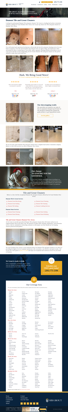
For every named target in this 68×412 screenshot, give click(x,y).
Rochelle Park (37, 318)
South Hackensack (51, 298)
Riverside (36, 366)
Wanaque (49, 361)
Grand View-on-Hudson (13, 383)
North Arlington (38, 295)
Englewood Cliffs (12, 315)
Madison (23, 349)
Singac (36, 367)
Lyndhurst (24, 312)
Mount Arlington (38, 346)
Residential (33, 4)
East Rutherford (12, 307)
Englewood (11, 313)
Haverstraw (11, 385)
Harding (23, 342)
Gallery (45, 4)
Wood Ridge (50, 312)
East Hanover (11, 353)
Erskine (10, 367)
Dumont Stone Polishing (42, 214)
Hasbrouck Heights (25, 301)
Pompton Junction (38, 358)
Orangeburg (24, 385)
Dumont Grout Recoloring (14, 201)
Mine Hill (23, 354)
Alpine (10, 293)
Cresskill (10, 302)
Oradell (36, 302)
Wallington (50, 307)
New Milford (37, 293)
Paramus (36, 305)
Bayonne (10, 333)
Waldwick (50, 305)
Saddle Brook (50, 295)
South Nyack (37, 382)
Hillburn (10, 387)
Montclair (37, 322)
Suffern (49, 373)
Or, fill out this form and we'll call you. (51, 272)
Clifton (10, 364)
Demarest (10, 304)
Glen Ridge (24, 323)
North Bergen (24, 336)
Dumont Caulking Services (43, 206)
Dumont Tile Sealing (13, 206)
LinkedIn (34, 403)
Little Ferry (24, 308)
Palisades (36, 373)
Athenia (10, 361)
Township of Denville (52, 348)
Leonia (23, 307)
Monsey (23, 374)
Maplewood (24, 328)
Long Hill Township (25, 348)
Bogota (10, 296)
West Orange (50, 328)
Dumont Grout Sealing (13, 203)
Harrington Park (25, 299)
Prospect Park (37, 361)
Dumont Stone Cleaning (14, 212)
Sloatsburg (37, 380)
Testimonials (55, 4)
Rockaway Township (52, 345)
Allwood (10, 359)
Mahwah (23, 313)
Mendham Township (25, 353)
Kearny (23, 335)
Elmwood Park (11, 310)
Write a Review (39, 2)
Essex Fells (11, 329)
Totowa (49, 359)
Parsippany (37, 353)
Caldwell (10, 325)
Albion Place (11, 358)
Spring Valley (37, 385)
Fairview (10, 318)
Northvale (37, 296)
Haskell (23, 359)
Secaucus (36, 333)
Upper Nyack (50, 380)
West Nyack (50, 387)
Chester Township (12, 349)
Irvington (23, 325)
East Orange (11, 328)
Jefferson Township (25, 343)
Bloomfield (11, 323)
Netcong (36, 351)
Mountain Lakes (38, 349)
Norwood (36, 298)
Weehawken (37, 336)
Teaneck (49, 299)
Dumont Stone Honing (13, 214)
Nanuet (23, 377)
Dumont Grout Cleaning (42, 201)
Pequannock (37, 354)
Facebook (25, 403)
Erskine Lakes (11, 369)
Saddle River (50, 296)
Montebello (24, 376)
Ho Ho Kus (24, 305)
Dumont (10, 305)
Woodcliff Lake (51, 313)
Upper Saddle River (51, 304)
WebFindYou (60, 409)
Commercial (40, 4)
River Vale (37, 316)
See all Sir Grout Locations (25, 389)
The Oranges (50, 323)
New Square (24, 382)
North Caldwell (38, 325)
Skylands (36, 369)
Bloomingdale (11, 363)
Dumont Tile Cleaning (41, 203)
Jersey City (24, 333)
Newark (36, 323)
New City (23, 379)
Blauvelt (10, 376)
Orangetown (24, 387)
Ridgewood (37, 313)
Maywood (24, 315)
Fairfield (23, 322)
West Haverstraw (51, 385)
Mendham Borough (25, 351)
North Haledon (24, 366)
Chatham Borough (12, 345)
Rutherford (50, 293)
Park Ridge (37, 307)
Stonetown (50, 358)
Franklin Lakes (24, 293)
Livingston (24, 326)
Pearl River (37, 374)
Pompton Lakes (38, 359)
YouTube (31, 403)
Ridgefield (37, 310)
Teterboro (50, 302)
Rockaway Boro (51, 343)
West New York (51, 333)
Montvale (23, 318)
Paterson (23, 369)
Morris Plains (37, 342)
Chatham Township (12, 346)
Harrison (10, 335)
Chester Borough (12, 348)
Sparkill (36, 383)
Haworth (23, 302)
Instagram (22, 403)
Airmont (10, 373)
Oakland (36, 299)
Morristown (37, 345)
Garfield (23, 295)
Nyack (23, 383)
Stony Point (37, 387)
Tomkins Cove (50, 379)
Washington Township (52, 308)
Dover (10, 351)
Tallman (49, 374)
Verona (49, 325)
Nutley (36, 326)
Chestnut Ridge (11, 377)
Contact (60, 4)
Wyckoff (49, 315)
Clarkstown (11, 379)
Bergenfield (11, 295)
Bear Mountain (11, 374)
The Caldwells (50, 322)
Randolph (50, 340)
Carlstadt (10, 298)
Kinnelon (23, 345)
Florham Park (11, 354)
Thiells (49, 377)
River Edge (37, 315)
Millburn (23, 329)
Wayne (49, 363)
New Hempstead (25, 380)
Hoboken (10, 336)
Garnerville (11, 382)
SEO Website (55, 409)
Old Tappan (37, 301)
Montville (37, 340)
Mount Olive (37, 348)
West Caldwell (50, 326)
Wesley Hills (50, 383)
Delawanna (11, 366)
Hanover (23, 340)
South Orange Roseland (39, 329)
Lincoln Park (24, 346)
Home (7, 396)
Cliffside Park (11, 299)
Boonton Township (12, 342)
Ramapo (36, 379)
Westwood (50, 310)
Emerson (10, 312)
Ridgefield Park (38, 312)
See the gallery (45, 115)
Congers (10, 380)
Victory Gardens (51, 349)
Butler (10, 343)
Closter (10, 301)
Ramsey (36, 308)
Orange (36, 328)
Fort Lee (23, 291)
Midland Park (24, 316)
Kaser (23, 373)
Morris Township (38, 343)
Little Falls (24, 364)
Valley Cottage (50, 382)
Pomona (36, 377)
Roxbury (49, 346)
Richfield (36, 363)
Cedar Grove (11, 326)
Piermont (36, 376)
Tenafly (49, 301)
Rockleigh (50, 291)
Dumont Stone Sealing (41, 212)
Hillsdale (23, 304)
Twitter (28, 403)
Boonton (10, 340)
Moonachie (37, 291)
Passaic (23, 367)
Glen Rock (24, 296)
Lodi (23, 310)
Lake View (24, 363)
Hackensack (24, 298)
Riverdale (50, 342)
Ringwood (37, 364)
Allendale (10, 291)
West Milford (50, 364)
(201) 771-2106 (58, 2)
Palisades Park (37, 304)
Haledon (23, 358)
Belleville (10, 322)
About (49, 4)
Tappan (49, 376)
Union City (37, 335)
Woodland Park (51, 366)
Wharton (49, 353)
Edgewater (11, 308)
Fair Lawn (11, 316)
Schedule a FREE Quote (47, 2)
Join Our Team (25, 399)
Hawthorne (24, 361)
